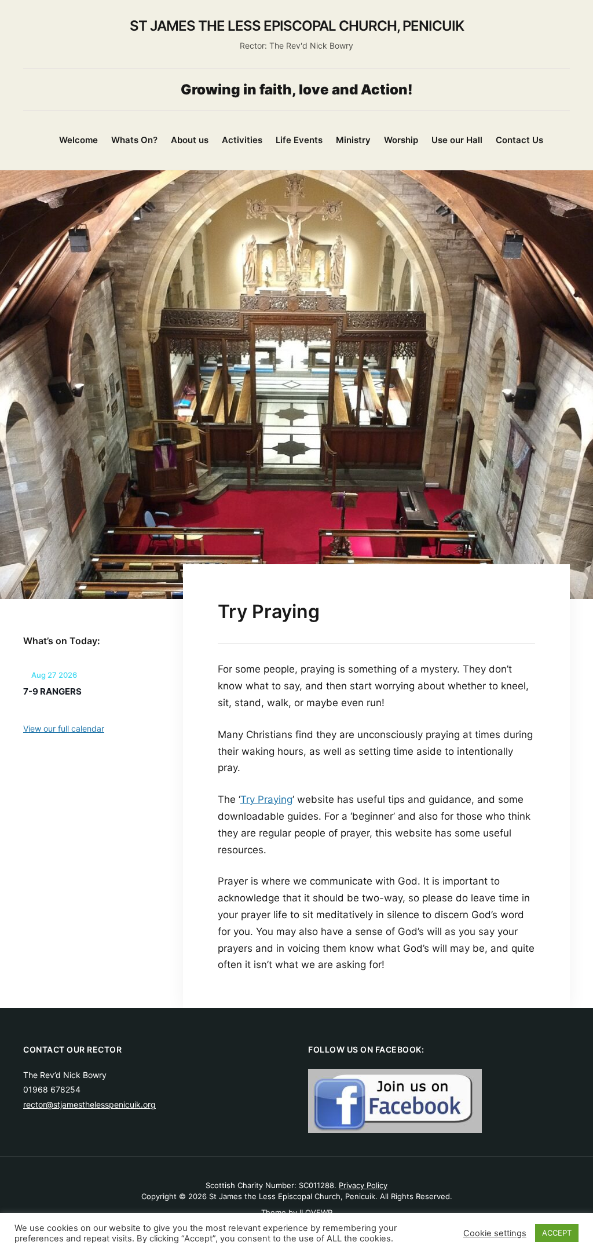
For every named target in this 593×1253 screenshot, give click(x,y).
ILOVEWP (315, 1212)
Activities (242, 139)
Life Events (299, 139)
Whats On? (134, 139)
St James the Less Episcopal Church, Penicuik (297, 25)
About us (189, 139)
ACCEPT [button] (557, 1232)
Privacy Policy (363, 1185)
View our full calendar (63, 728)
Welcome (78, 139)
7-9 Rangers (52, 691)
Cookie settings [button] (494, 1233)
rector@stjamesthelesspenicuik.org (89, 1104)
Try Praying (266, 799)
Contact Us (519, 139)
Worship (401, 139)
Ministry (353, 139)
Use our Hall (456, 139)
